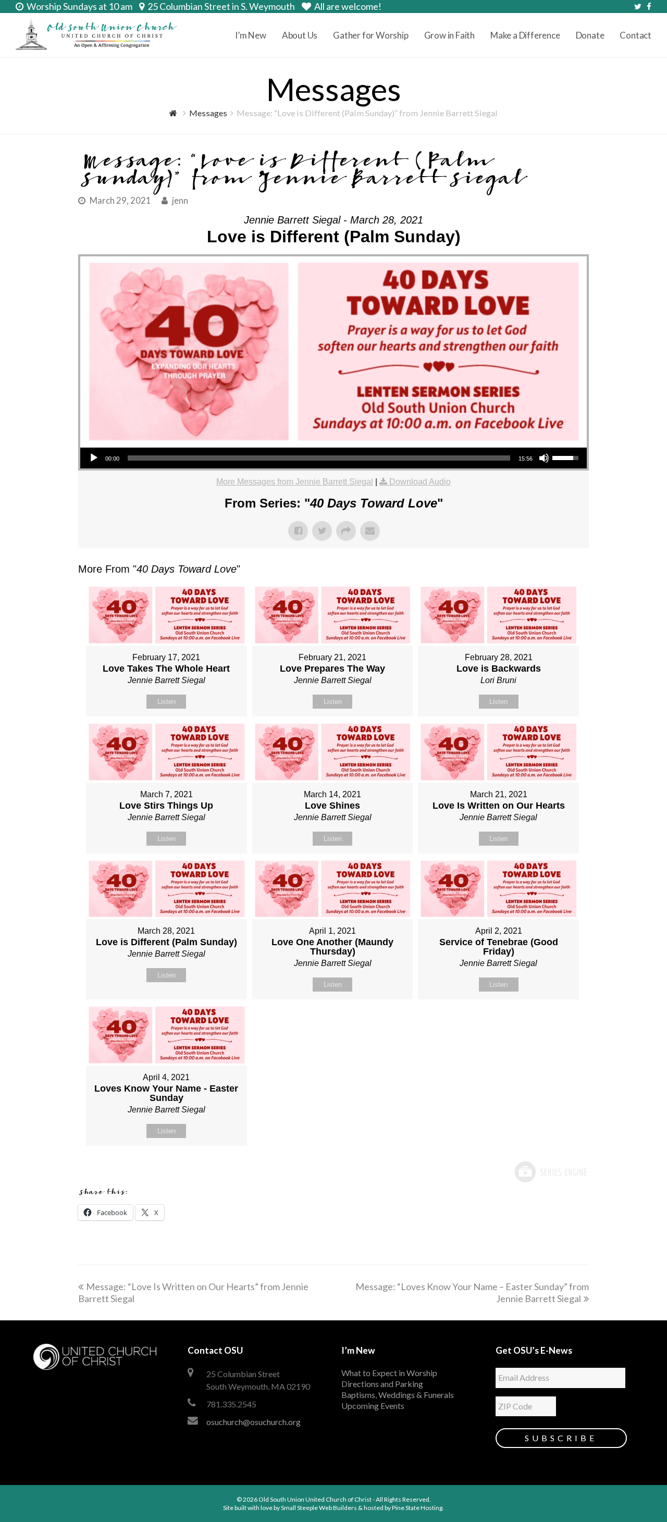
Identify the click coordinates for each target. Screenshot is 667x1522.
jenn (180, 200)
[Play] (94, 458)
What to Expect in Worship (389, 1373)
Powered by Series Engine (550, 1171)
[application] (333, 458)
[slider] (319, 458)
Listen (166, 702)
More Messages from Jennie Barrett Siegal (294, 481)
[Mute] (544, 458)
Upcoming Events (372, 1405)
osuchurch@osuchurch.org (253, 1422)
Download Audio (420, 481)
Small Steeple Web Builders (319, 1508)
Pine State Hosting (417, 1508)
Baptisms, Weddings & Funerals (397, 1395)
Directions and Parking (382, 1384)
